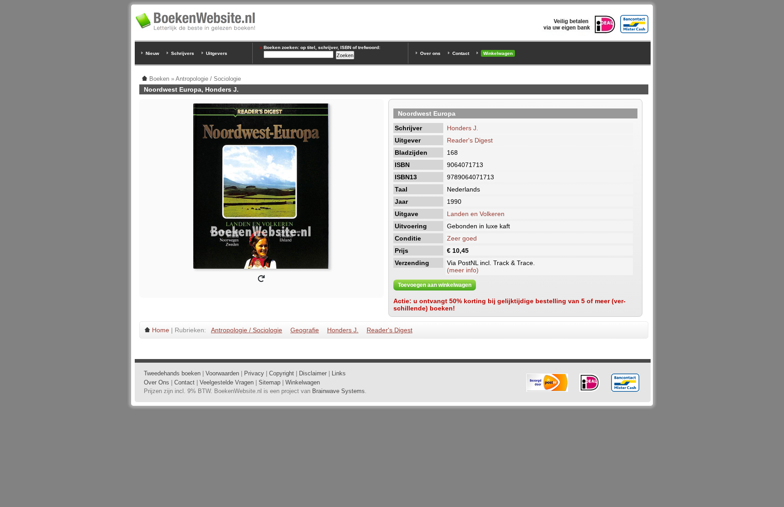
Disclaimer (313, 373)
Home (160, 330)
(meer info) (463, 270)
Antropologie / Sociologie (246, 330)
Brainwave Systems (338, 391)
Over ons (430, 53)
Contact (460, 53)
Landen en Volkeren (476, 213)
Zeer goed (462, 238)
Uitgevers (216, 53)
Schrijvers (182, 53)
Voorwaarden (222, 373)
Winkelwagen (498, 53)
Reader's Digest (470, 140)
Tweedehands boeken (172, 373)
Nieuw (152, 53)
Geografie (304, 330)
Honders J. (462, 128)
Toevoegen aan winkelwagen (434, 285)
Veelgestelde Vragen (227, 382)
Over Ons (156, 382)
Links (339, 373)
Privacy (254, 373)
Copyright (281, 373)
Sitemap (269, 382)
